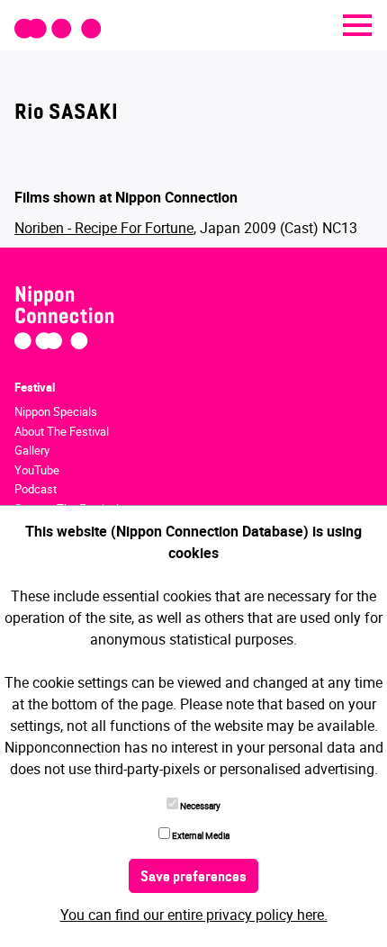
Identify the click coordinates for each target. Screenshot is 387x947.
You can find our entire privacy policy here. (194, 914)
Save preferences (193, 877)
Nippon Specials (55, 411)
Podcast (35, 489)
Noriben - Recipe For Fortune (104, 228)
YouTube (36, 470)
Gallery (32, 450)
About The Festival (61, 431)
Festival (34, 387)
